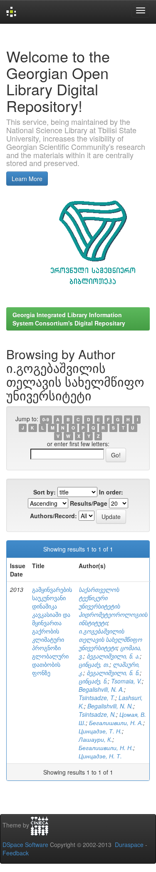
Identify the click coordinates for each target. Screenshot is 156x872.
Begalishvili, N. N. (110, 706)
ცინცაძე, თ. (94, 664)
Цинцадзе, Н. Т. (100, 756)
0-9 (45, 419)
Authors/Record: (53, 516)
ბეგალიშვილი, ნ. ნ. (113, 672)
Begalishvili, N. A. (101, 689)
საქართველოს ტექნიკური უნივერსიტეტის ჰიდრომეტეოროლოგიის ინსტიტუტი (113, 606)
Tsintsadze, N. (97, 714)
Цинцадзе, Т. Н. (100, 731)
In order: (111, 492)
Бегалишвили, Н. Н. (106, 747)
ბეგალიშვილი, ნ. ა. (113, 656)
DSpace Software (25, 844)
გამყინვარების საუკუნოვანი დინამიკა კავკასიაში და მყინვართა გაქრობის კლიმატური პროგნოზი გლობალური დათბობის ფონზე (52, 631)
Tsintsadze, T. (97, 697)
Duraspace (129, 844)
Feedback (15, 853)
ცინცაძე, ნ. (93, 681)
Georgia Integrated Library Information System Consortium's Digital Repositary (68, 319)
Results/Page (88, 503)
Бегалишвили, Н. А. (116, 722)
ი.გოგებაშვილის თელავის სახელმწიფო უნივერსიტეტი (110, 639)
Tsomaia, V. (126, 681)
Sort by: (44, 492)
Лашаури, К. (95, 739)
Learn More (27, 178)
